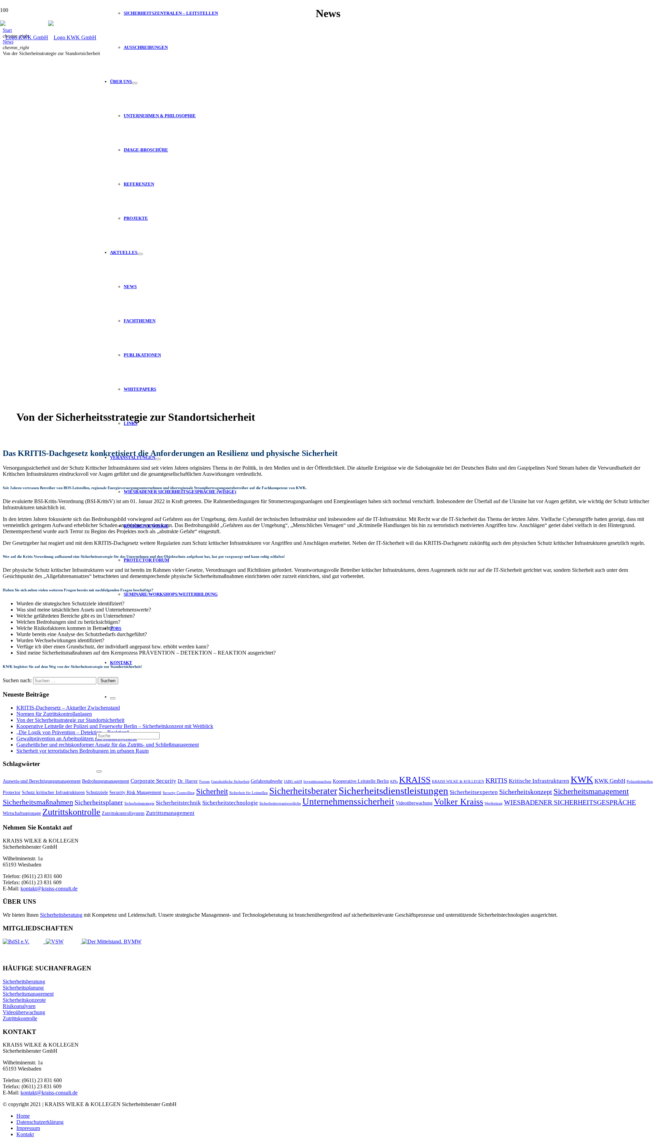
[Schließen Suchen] (99, 771)
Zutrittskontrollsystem (123, 813)
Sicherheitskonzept (525, 791)
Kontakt (25, 1134)
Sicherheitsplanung (23, 988)
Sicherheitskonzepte (24, 1000)
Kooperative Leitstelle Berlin (361, 781)
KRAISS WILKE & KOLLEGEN (458, 781)
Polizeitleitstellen (640, 781)
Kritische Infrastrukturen (539, 781)
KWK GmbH (609, 781)
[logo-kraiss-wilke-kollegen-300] (48, 37)
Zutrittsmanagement (170, 813)
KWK (582, 779)
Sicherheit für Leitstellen (248, 793)
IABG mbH (293, 781)
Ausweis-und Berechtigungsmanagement (42, 781)
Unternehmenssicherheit (348, 801)
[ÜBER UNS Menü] (134, 83)
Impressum (28, 1128)
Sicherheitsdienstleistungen (393, 790)
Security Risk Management (135, 792)
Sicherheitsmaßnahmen (38, 802)
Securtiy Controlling (179, 793)
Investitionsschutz (317, 781)
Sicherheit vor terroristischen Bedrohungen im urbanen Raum (82, 751)
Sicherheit (212, 791)
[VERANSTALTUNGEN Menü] (158, 459)
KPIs (394, 781)
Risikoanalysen (19, 1006)
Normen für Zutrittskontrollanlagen (54, 714)
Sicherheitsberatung (61, 915)
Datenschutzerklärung (40, 1122)
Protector (11, 792)
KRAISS (414, 780)
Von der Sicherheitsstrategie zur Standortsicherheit (70, 720)
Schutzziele (97, 792)
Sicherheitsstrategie (139, 803)
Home (23, 1116)
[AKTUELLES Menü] (140, 254)
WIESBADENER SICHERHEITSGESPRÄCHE (570, 802)
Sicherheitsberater (303, 791)
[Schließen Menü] (112, 698)
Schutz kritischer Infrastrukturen (53, 792)
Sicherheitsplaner (98, 802)
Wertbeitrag (493, 803)
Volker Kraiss (458, 802)
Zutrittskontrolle (71, 812)
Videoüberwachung (414, 803)
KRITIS (496, 780)
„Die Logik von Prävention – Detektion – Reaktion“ (72, 732)
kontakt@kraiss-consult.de (49, 888)
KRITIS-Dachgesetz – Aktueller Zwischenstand (68, 708)
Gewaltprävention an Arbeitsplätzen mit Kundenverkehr (76, 738)
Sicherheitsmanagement (591, 791)
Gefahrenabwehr (267, 781)
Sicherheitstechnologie (230, 802)
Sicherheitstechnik (178, 802)
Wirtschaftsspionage (22, 813)
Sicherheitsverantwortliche (280, 803)
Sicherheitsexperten (474, 792)
